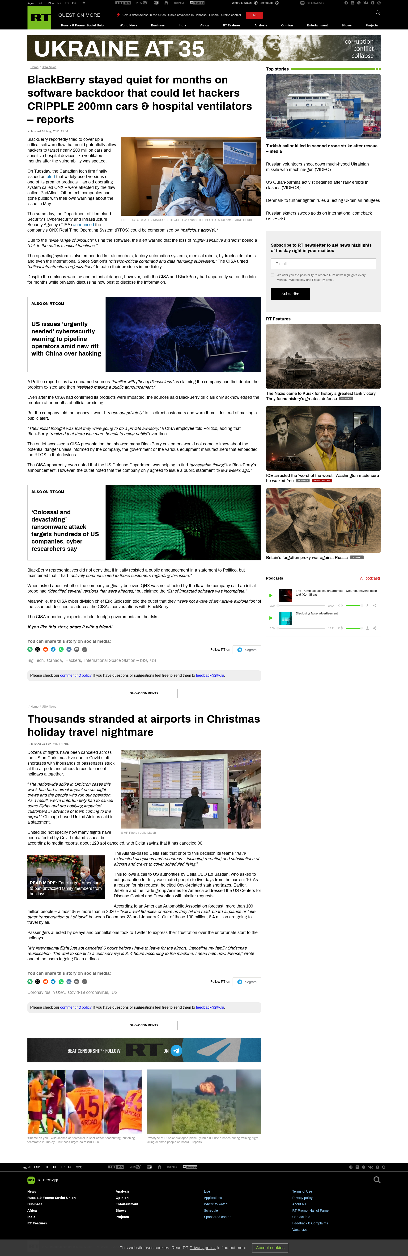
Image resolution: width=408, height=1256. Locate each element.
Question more (79, 15)
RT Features (231, 25)
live (254, 15)
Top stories (277, 69)
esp (37, 1167)
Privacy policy (302, 1198)
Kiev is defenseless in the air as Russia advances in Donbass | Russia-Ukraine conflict (181, 15)
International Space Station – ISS (115, 660)
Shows (347, 25)
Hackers (73, 660)
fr (63, 1167)
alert (51, 176)
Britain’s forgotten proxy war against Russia (307, 557)
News (31, 1191)
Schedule (211, 1210)
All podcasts (370, 578)
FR (67, 2)
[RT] (123, 3)
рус (46, 1167)
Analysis (261, 25)
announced (83, 224)
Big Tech (35, 660)
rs (70, 1167)
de (55, 1167)
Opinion (287, 25)
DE (59, 2)
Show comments (144, 693)
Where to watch (215, 1204)
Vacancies (299, 1229)
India (182, 25)
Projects (372, 25)
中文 (82, 2)
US (153, 660)
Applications (213, 1198)
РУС (51, 2)
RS (74, 2)
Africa (204, 25)
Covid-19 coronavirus (88, 992)
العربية (31, 2)
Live (207, 1191)
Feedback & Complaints (310, 1223)
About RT (299, 1204)
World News (128, 25)
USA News (49, 67)
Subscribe (290, 294)
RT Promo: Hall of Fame (310, 1210)
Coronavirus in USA (46, 992)
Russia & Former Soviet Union (83, 25)
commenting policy (75, 675)
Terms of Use (302, 1191)
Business (158, 25)
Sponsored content (218, 1217)
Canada (54, 660)
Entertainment (317, 25)
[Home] (39, 17)
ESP (41, 2)
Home (34, 67)
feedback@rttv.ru (210, 675)
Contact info (301, 1217)
